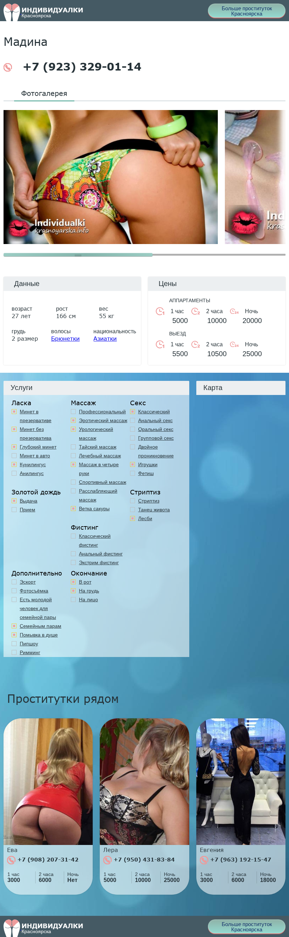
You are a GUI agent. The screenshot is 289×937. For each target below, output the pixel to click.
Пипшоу (29, 643)
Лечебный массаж (100, 455)
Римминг (30, 652)
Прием (27, 509)
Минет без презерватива (35, 433)
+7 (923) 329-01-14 (80, 66)
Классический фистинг (95, 540)
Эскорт (28, 582)
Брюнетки (65, 338)
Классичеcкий (154, 411)
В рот (85, 582)
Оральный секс (155, 429)
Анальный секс (155, 420)
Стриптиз (148, 501)
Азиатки (105, 338)
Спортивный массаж (102, 482)
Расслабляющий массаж (98, 495)
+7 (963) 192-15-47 (239, 859)
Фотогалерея (44, 93)
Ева (12, 850)
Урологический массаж (96, 433)
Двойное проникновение (156, 451)
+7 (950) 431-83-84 (143, 859)
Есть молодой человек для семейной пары (38, 608)
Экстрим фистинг (99, 562)
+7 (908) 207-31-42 (47, 859)
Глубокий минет (38, 447)
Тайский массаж (97, 447)
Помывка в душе (39, 635)
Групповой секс (156, 438)
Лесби (145, 518)
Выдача (28, 501)
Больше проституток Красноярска (247, 11)
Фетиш (146, 473)
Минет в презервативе (35, 416)
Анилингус (32, 473)
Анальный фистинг (101, 553)
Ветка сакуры (94, 508)
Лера (110, 850)
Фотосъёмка (34, 591)
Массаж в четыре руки (99, 469)
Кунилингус (33, 464)
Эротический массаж (103, 420)
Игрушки (148, 464)
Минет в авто (35, 455)
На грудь (89, 591)
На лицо (88, 599)
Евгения (212, 850)
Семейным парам (40, 626)
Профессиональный (102, 411)
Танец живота (154, 509)
